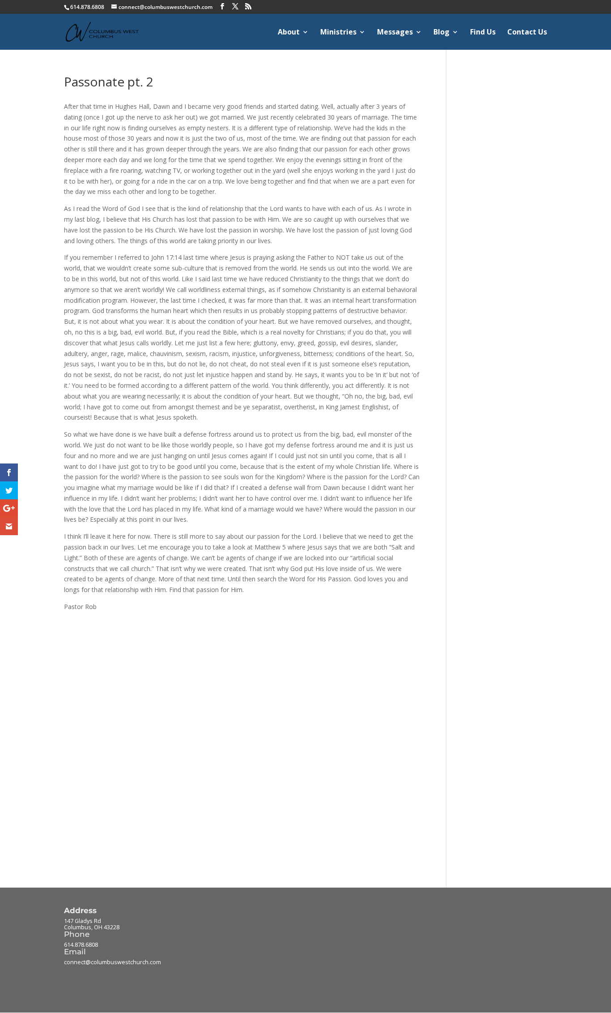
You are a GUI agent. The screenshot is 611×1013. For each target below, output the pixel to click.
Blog (441, 33)
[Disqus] (242, 724)
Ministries (338, 33)
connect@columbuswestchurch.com (112, 962)
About (289, 33)
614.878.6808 (81, 945)
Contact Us (527, 33)
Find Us (483, 33)
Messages (395, 33)
